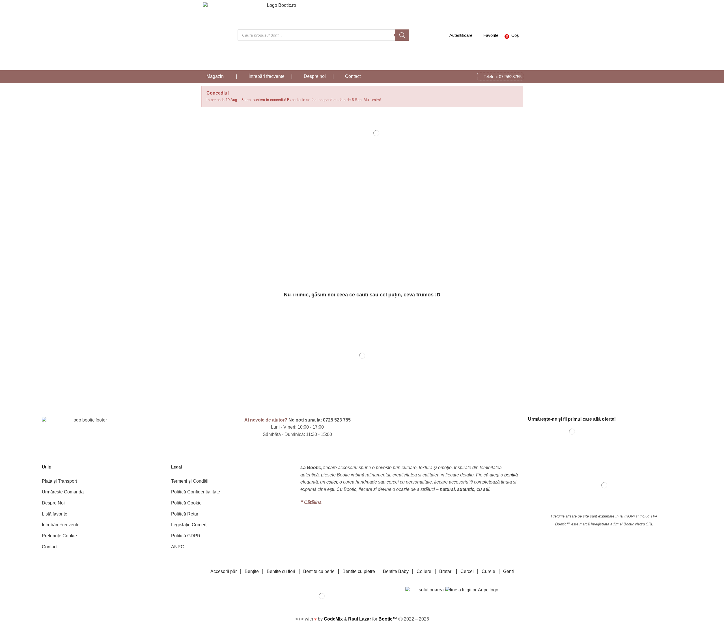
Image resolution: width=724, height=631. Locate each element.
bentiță (511, 474)
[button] (510, 35)
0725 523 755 (337, 420)
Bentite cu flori (281, 571)
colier (331, 482)
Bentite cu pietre (358, 571)
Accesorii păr (223, 571)
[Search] (402, 35)
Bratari (446, 571)
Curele (488, 571)
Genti (508, 571)
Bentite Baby (396, 571)
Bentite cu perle (319, 571)
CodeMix (333, 619)
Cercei (467, 571)
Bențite (252, 571)
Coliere (424, 571)
